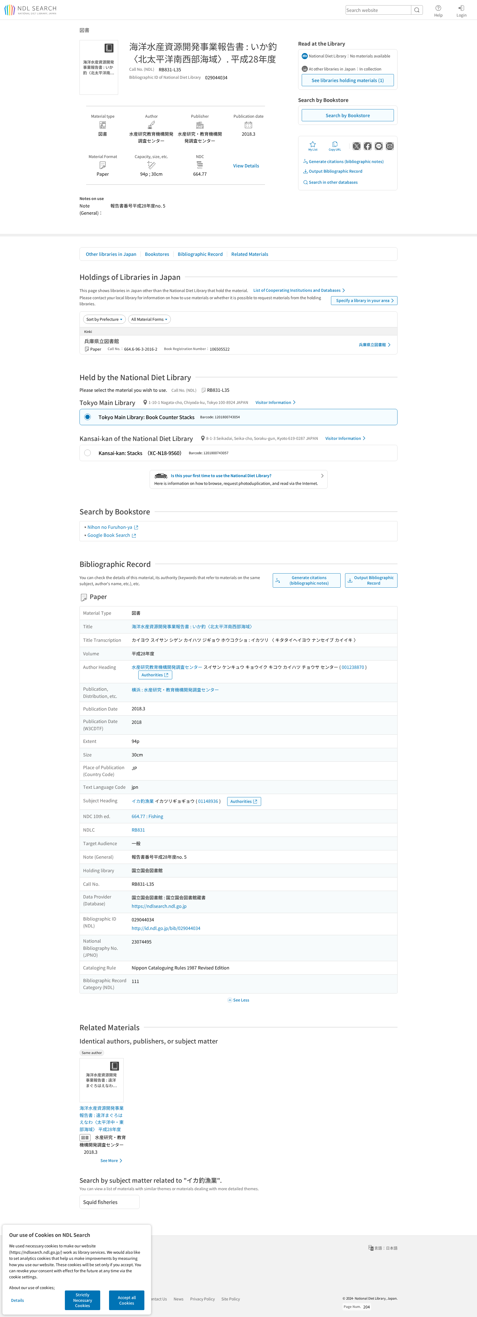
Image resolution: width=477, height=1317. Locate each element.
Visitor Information (273, 402)
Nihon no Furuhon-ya (110, 527)
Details (17, 1300)
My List (312, 149)
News (179, 1299)
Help (438, 14)
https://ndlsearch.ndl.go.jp (159, 906)
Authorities (152, 674)
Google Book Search (109, 535)
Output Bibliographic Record (335, 171)
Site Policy (230, 1299)
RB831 (138, 829)
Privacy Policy (202, 1299)
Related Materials (249, 254)
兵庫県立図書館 (372, 344)
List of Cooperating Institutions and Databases (297, 290)
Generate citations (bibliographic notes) (346, 161)
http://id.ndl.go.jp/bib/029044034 (166, 928)
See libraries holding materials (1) (348, 80)
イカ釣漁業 (143, 801)
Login (462, 14)
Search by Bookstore (348, 115)
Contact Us (157, 1299)
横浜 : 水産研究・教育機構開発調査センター (175, 689)
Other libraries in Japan (111, 254)
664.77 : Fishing (147, 816)
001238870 (353, 667)
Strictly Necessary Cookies (82, 1300)
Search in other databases (333, 182)
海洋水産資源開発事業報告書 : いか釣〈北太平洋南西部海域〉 (193, 626)
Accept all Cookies (127, 1300)
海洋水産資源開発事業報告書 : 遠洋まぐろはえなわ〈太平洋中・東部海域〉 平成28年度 (102, 1118)
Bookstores (157, 254)
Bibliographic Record (200, 254)
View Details (246, 165)
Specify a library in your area (362, 300)
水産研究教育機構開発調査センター (167, 667)
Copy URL (335, 149)
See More (109, 1160)
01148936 (208, 801)
